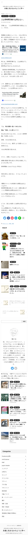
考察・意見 (11, 223)
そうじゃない (5, 478)
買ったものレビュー (7, 510)
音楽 (3, 516)
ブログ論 (4, 484)
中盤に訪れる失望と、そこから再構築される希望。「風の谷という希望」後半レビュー (18, 398)
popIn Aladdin (6, 465)
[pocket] (12, 218)
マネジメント (5, 223)
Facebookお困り (6, 456)
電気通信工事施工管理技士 (9, 513)
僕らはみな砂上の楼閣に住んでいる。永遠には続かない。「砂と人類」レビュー (18, 386)
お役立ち (4, 471)
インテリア (5, 468)
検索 (24, 321)
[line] (19, 218)
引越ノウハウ (5, 494)
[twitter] (4, 218)
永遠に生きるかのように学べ (14, 8)
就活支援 (4, 491)
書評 (3, 500)
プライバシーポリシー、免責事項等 (14, 525)
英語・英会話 (5, 507)
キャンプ (4, 475)
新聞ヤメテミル (14, 264)
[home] (15, 368)
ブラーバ (4, 481)
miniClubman (5, 459)
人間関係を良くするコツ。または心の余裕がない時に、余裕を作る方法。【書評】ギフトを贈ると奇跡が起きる (17, 252)
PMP (3, 462)
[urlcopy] (23, 218)
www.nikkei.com (6, 58)
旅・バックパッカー (7, 497)
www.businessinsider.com (9, 104)
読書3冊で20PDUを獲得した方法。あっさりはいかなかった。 (17, 291)
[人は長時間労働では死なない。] (15, 218)
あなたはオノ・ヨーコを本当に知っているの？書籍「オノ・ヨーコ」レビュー (18, 424)
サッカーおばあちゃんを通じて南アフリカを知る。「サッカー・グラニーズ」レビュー (18, 411)
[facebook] (8, 218)
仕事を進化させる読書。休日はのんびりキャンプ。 (14, 528)
